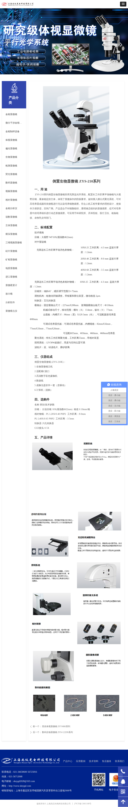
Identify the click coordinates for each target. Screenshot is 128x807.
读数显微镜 (11, 217)
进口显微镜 (11, 277)
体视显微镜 (11, 140)
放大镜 (9, 294)
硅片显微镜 (11, 251)
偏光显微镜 (11, 148)
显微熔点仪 (11, 311)
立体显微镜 (11, 225)
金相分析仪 (11, 208)
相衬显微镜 (11, 200)
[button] (123, 4)
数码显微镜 (11, 182)
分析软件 (10, 302)
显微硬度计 (11, 285)
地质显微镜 (11, 268)
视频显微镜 (11, 191)
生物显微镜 (11, 157)
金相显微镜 (11, 114)
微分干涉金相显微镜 (15, 123)
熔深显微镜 (11, 234)
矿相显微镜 (11, 259)
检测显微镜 (11, 165)
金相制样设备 (13, 131)
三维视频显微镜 (14, 242)
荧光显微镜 (11, 174)
